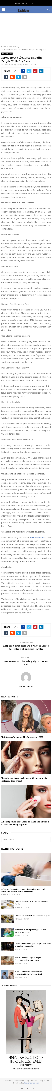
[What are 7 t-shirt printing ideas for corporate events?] (7, 932)
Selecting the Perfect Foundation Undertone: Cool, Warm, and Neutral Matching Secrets (23, 890)
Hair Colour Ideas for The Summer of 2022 (22, 737)
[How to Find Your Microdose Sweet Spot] (7, 919)
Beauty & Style (7, 54)
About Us (29, 3)
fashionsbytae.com (31, 1083)
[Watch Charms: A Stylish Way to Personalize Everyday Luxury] (7, 960)
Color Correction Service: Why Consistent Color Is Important (28, 972)
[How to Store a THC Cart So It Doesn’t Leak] (7, 904)
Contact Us (19, 3)
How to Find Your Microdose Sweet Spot (32, 916)
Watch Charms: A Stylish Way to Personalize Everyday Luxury (28, 958)
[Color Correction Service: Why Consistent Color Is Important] (7, 974)
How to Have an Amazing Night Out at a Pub (26, 663)
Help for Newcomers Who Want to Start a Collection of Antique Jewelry (26, 647)
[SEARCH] (48, 839)
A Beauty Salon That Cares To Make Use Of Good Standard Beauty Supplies (25, 823)
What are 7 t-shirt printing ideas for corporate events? (30, 930)
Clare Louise (8, 65)
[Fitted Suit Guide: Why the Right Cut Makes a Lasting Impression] (7, 946)
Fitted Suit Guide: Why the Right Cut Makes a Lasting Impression (33, 944)
